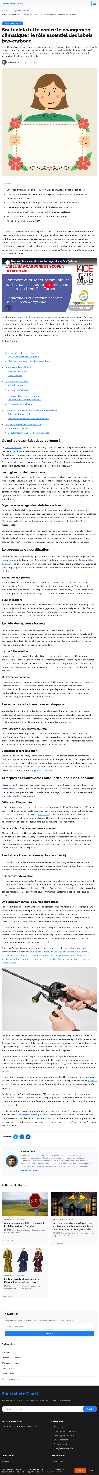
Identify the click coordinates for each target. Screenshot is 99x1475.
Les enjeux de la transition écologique (22, 396)
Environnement (60, 1439)
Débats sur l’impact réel (19, 414)
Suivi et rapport (15, 375)
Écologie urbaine (61, 1444)
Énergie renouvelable (63, 1448)
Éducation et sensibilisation (20, 404)
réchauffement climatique (28, 1114)
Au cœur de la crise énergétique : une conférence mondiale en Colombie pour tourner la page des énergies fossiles (73, 1226)
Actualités (58, 1427)
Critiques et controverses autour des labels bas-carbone (31, 410)
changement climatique (29, 317)
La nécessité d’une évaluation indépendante (28, 418)
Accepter (80, 1470)
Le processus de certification (18, 367)
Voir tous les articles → (30, 1170)
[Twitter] (15, 1136)
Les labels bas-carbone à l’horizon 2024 (23, 424)
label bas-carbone (13, 447)
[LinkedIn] (28, 1136)
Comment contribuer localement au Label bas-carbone (44, 955)
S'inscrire (49, 1333)
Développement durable (64, 1435)
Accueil (5, 10)
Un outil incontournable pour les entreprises (28, 432)
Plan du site (58, 1461)
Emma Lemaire (57, 1243)
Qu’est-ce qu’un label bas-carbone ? (21, 353)
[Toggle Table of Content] (3, 347)
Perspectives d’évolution (19, 428)
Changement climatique (20, 10)
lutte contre (43, 814)
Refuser (92, 1470)
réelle (8, 795)
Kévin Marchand (8, 1296)
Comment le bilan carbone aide (42, 951)
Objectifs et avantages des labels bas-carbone (29, 361)
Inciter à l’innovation (17, 385)
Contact (7, 1461)
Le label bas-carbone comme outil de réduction (44, 959)
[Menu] (94, 3)
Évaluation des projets (18, 370)
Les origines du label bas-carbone (23, 356)
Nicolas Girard (29, 1151)
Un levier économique (18, 389)
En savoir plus (58, 1472)
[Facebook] (21, 1136)
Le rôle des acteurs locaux (17, 381)
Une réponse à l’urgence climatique (24, 399)
